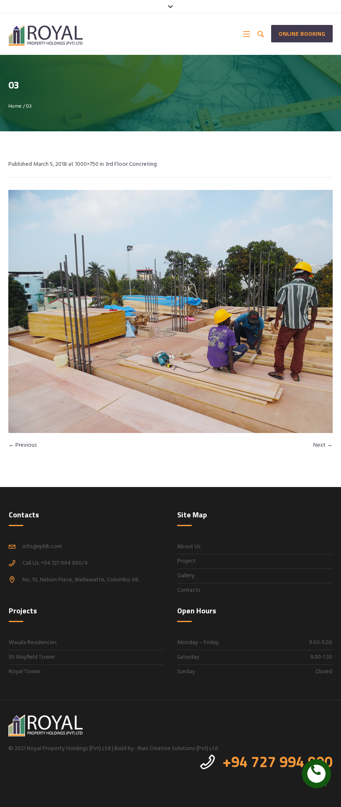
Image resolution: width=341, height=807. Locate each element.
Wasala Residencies (33, 642)
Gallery (186, 576)
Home (15, 106)
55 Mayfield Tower (32, 657)
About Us (188, 546)
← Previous (22, 445)
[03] (170, 311)
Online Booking (302, 33)
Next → (323, 445)
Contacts (188, 590)
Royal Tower (24, 672)
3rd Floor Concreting (131, 164)
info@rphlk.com (42, 546)
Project (186, 561)
